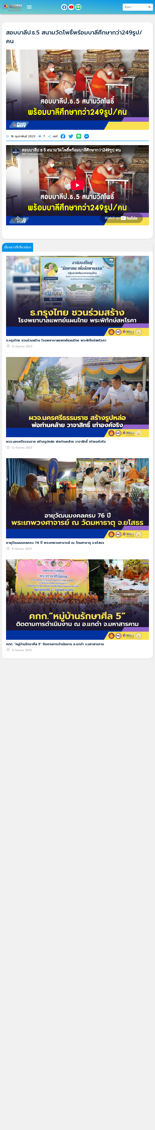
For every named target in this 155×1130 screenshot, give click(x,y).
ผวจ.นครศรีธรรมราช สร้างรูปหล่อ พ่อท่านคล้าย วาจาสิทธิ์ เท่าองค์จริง (56, 441)
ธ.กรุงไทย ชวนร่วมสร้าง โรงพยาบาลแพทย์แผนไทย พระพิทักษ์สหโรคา (56, 340)
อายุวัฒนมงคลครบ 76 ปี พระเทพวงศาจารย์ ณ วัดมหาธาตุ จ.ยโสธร (55, 542)
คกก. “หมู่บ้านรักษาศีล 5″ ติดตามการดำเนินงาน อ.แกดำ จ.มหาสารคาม (55, 644)
